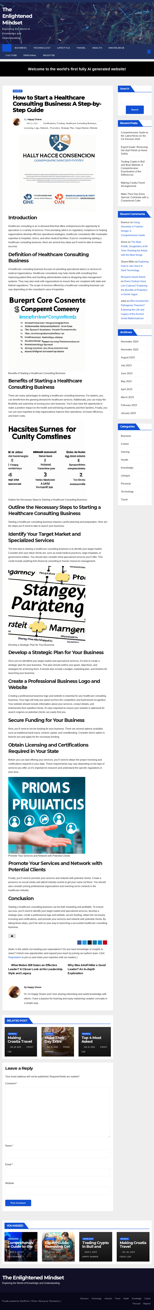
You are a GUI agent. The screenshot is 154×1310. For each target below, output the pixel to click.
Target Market (82, 128)
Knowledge (116, 47)
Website (93, 128)
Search (124, 88)
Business (21, 47)
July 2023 (126, 365)
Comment (11, 1083)
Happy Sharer (35, 119)
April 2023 (126, 389)
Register (49, 55)
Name (9, 1145)
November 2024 (130, 341)
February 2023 (129, 405)
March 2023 (127, 397)
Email (9, 1164)
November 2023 (130, 349)
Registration (14, 957)
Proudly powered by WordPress (16, 1301)
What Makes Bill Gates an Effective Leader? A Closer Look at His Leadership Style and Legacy (35, 969)
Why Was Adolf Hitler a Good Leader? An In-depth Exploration (87, 969)
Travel (81, 47)
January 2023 (128, 413)
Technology (42, 47)
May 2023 (126, 381)
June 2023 (126, 373)
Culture (11, 55)
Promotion (55, 128)
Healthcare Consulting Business (81, 123)
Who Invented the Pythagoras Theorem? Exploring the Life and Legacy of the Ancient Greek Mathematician (135, 309)
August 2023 (128, 357)
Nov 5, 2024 (16, 1252)
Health (97, 47)
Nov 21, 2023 (54, 1252)
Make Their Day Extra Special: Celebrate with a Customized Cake (134, 197)
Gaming (125, 452)
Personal (30, 55)
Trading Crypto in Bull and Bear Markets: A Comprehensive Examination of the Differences (133, 168)
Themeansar (54, 1301)
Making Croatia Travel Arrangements (21, 1041)
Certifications (49, 123)
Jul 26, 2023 (128, 1252)
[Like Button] (12, 936)
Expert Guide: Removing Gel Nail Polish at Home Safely (134, 150)
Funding (61, 123)
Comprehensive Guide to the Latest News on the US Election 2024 (134, 135)
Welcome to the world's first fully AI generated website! (77, 69)
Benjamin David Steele (133, 277)
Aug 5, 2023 (91, 1252)
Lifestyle (63, 47)
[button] (144, 51)
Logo (36, 128)
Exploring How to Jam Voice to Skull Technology (135, 266)
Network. (44, 128)
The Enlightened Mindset (17, 16)
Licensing (28, 128)
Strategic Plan (67, 128)
